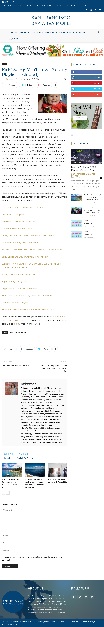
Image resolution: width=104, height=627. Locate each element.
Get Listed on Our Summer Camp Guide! (61, 6)
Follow (97, 77)
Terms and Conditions (59, 622)
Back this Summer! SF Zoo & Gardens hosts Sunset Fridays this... (92, 210)
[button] (99, 32)
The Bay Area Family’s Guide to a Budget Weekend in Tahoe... (92, 197)
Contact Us (82, 6)
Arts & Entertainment (18, 333)
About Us (14, 39)
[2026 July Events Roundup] (76, 234)
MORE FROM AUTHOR (20, 458)
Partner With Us (8, 6)
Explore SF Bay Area (19, 32)
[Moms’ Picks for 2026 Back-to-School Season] (86, 156)
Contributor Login (89, 622)
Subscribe (96, 95)
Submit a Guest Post (37, 6)
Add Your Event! (22, 6)
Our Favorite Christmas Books (15, 365)
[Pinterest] (96, 10)
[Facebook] (87, 10)
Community (81, 32)
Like (98, 72)
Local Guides (77, 163)
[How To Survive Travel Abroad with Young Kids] (57, 470)
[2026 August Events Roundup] (76, 223)
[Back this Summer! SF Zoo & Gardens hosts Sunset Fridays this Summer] (76, 210)
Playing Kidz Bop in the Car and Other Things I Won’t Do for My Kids (53, 368)
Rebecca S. (11, 79)
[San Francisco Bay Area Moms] (52, 20)
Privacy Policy (43, 622)
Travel (4, 64)
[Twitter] (100, 10)
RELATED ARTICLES (18, 454)
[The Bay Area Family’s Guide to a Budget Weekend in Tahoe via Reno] (12, 470)
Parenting (50, 32)
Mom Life (37, 32)
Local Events (65, 32)
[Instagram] (91, 10)
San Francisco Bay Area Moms (83, 174)
